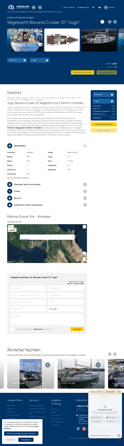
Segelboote (24, 12)
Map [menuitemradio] (10, 227)
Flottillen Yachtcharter (36, 417)
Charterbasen (55, 415)
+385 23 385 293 (85, 406)
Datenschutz (72, 438)
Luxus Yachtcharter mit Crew (37, 412)
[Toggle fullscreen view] (84, 226)
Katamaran (10, 409)
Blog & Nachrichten (57, 422)
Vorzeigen (77, 329)
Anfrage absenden (106, 72)
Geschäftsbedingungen (84, 438)
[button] (47, 242)
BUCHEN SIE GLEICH (83, 72)
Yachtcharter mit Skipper (37, 409)
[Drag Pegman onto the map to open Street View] (84, 259)
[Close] (72, 236)
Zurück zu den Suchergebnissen (37, 12)
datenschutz (38, 329)
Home (9, 12)
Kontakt (53, 412)
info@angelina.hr (83, 7)
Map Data (36, 262)
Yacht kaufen (55, 425)
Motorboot (10, 418)
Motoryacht (11, 412)
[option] (25, 40)
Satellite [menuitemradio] (12, 230)
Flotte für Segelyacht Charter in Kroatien (24, 128)
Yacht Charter (16, 12)
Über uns (54, 409)
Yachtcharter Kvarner (14, 222)
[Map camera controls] (84, 253)
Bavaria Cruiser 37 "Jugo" (54, 12)
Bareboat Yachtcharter (36, 405)
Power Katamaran (13, 415)
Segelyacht (11, 405)
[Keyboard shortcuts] (8, 262)
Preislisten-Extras (57, 418)
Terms (85, 262)
